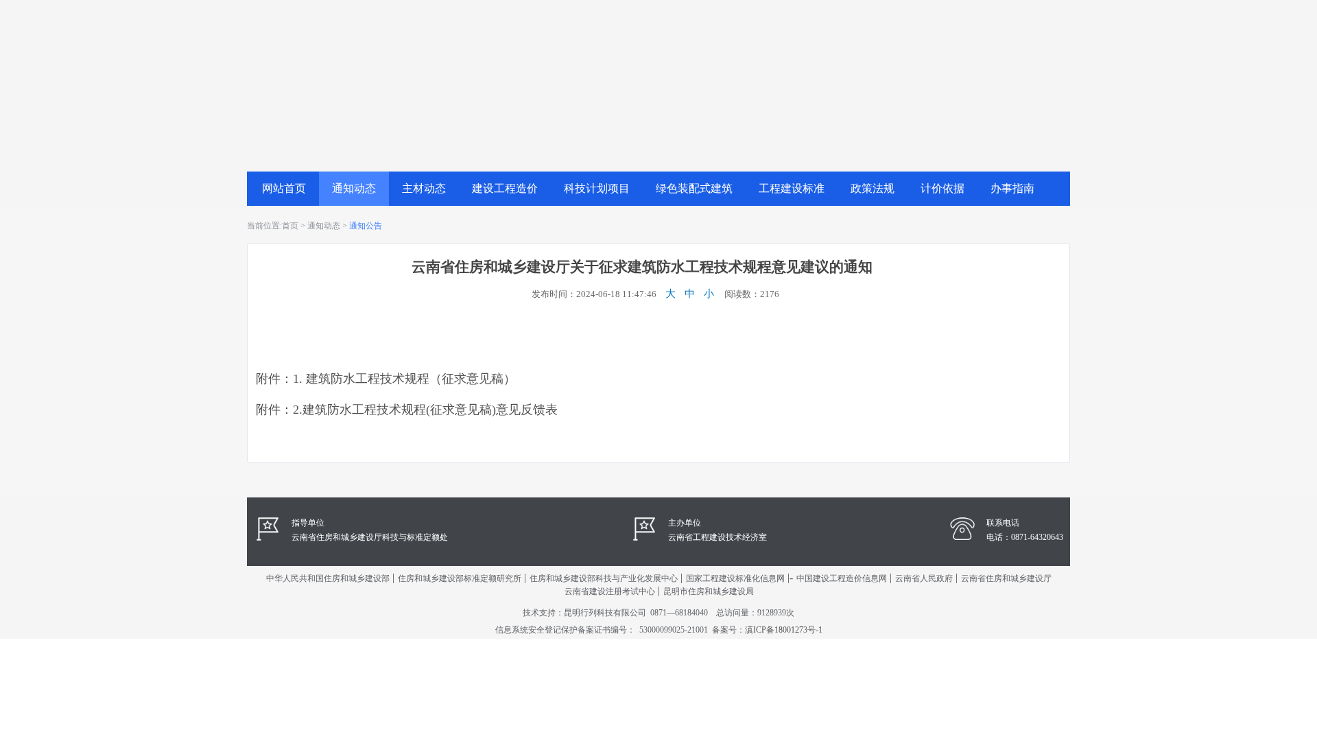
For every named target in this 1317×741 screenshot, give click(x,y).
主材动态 (424, 188)
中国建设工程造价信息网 (841, 578)
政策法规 (872, 188)
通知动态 (354, 188)
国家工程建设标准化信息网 (735, 578)
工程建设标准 (791, 188)
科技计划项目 (597, 188)
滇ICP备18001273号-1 (783, 630)
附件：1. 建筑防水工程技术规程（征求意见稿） (386, 379)
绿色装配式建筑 (694, 188)
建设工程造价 (505, 188)
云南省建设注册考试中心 (610, 591)
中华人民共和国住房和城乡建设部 (328, 578)
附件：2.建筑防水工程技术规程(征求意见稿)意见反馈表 (407, 409)
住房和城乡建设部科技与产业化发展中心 (604, 578)
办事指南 (1012, 188)
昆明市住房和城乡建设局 (708, 591)
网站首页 (284, 188)
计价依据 (942, 188)
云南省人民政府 (924, 578)
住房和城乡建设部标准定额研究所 (459, 578)
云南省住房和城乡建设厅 (1006, 578)
